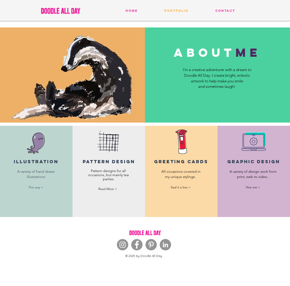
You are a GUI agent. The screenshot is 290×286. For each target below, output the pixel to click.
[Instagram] (122, 244)
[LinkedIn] (165, 244)
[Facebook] (137, 244)
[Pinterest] (151, 244)
